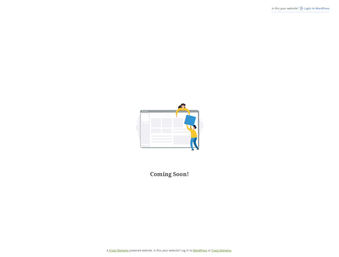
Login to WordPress (317, 8)
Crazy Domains (119, 250)
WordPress (200, 250)
